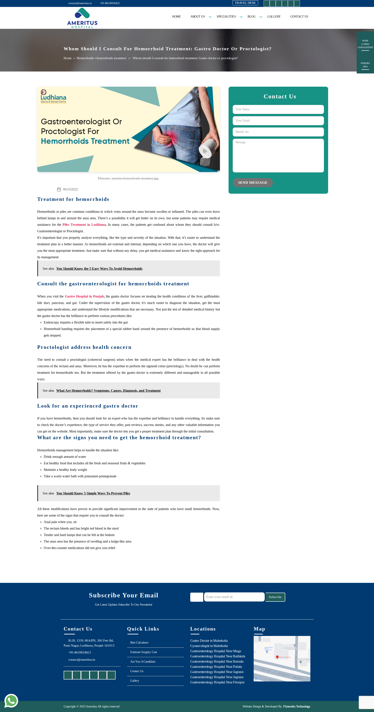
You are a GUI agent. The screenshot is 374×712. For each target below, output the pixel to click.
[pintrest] (297, 4)
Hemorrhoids (85, 58)
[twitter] (285, 4)
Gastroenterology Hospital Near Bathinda (217, 656)
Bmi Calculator (139, 642)
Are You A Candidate (142, 661)
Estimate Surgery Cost (143, 652)
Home (176, 16)
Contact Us (299, 16)
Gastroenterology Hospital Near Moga (215, 651)
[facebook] (266, 4)
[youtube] (278, 4)
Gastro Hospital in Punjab (84, 296)
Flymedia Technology (296, 706)
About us (197, 16)
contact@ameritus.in (80, 3)
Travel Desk (245, 3)
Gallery (274, 16)
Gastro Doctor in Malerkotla (208, 640)
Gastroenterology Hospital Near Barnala (216, 661)
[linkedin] (291, 4)
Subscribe (275, 597)
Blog (251, 16)
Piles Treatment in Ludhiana (84, 224)
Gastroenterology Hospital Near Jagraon (216, 672)
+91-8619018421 (109, 3)
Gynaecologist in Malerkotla (209, 646)
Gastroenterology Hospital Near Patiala (216, 666)
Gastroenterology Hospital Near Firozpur (217, 682)
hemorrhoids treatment (111, 58)
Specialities (226, 16)
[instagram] (272, 4)
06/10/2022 (70, 189)
